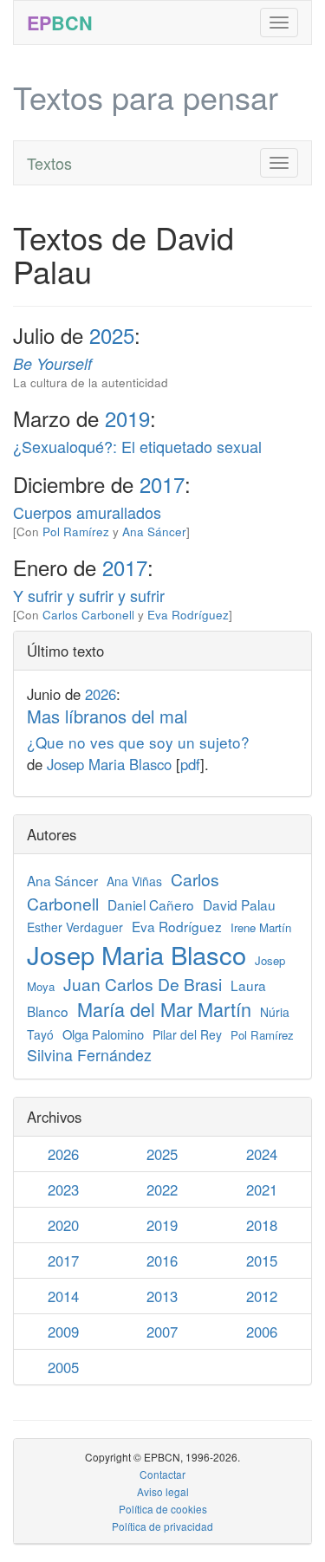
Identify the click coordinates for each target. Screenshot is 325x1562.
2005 (63, 1367)
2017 (162, 484)
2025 (111, 335)
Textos (49, 163)
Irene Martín (261, 927)
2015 (261, 1260)
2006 (261, 1331)
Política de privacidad (162, 1526)
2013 (162, 1296)
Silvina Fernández (89, 1055)
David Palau (239, 904)
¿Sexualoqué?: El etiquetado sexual (137, 446)
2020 (63, 1225)
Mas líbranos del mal (138, 728)
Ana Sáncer (154, 531)
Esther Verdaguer (75, 927)
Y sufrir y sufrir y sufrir (89, 595)
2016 (162, 1260)
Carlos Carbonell (88, 614)
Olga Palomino (103, 1034)
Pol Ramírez (75, 531)
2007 (162, 1331)
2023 (63, 1189)
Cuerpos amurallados (87, 512)
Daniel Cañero (150, 904)
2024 (261, 1154)
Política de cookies (163, 1508)
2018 (261, 1225)
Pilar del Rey (187, 1034)
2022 (162, 1189)
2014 (63, 1296)
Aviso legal (163, 1491)
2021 (261, 1189)
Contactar (162, 1474)
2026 (100, 694)
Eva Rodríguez (188, 614)
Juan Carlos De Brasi (142, 983)
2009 (63, 1331)
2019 (127, 418)
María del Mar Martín (164, 1008)
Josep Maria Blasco (109, 764)
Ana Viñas (134, 881)
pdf (190, 764)
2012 (261, 1296)
